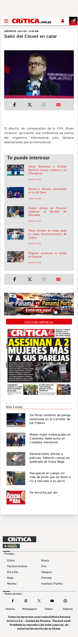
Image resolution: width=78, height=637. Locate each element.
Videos (49, 609)
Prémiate (46, 577)
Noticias (10, 609)
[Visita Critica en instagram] (65, 600)
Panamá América (17, 566)
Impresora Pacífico (52, 583)
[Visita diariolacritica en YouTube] (52, 600)
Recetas (12, 583)
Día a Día (12, 572)
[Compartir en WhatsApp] (46, 104)
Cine (43, 566)
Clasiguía (46, 572)
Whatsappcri (29, 609)
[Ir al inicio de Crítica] (32, 21)
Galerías (68, 609)
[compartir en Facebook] (14, 105)
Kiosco (45, 560)
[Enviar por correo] (58, 105)
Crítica (11, 560)
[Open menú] (6, 21)
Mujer (10, 577)
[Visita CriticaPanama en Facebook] (12, 600)
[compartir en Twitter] (30, 105)
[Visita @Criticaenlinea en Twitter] (26, 600)
